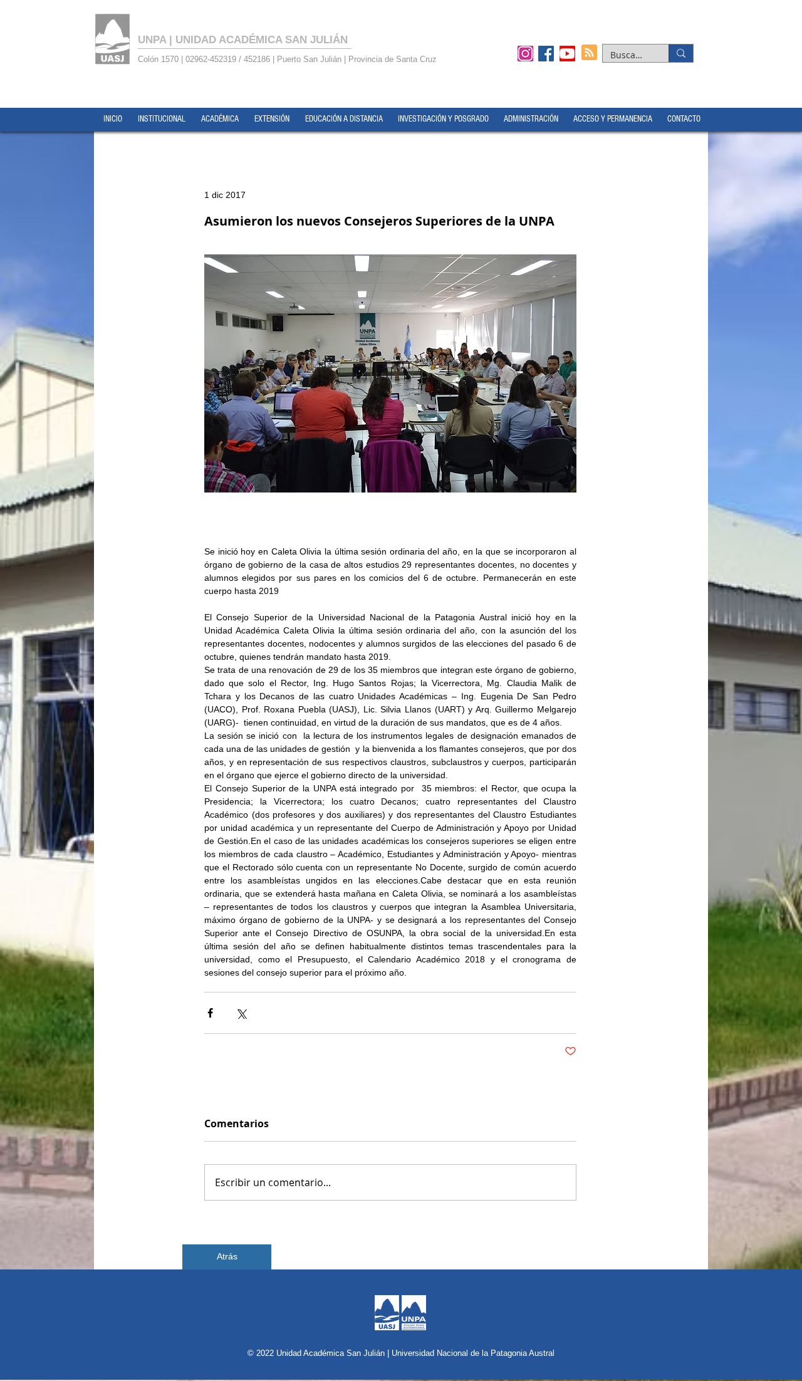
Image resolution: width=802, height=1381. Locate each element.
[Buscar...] (681, 53)
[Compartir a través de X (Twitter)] (241, 1013)
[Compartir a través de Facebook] (210, 1013)
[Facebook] (546, 53)
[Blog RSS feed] (589, 52)
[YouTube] (567, 53)
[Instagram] (525, 53)
